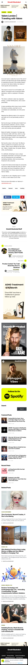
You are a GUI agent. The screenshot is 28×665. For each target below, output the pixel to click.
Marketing (7, 585)
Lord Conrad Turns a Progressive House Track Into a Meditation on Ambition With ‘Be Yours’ (17, 457)
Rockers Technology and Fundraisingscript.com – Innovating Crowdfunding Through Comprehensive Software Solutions (13, 590)
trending (22, 188)
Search (3, 405)
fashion (4, 188)
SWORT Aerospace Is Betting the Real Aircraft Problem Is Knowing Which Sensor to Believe (17, 429)
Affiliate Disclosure (10, 657)
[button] (2, 2)
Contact (4, 655)
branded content (15, 232)
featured (10, 188)
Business (4, 12)
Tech (6, 546)
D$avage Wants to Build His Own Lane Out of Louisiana (17, 447)
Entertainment (16, 269)
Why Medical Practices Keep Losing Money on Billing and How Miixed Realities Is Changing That (13, 551)
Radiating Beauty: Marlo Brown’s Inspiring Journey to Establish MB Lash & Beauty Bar (12, 629)
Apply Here (20, 663)
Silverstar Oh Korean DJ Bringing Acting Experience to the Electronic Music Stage (17, 439)
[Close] (26, 660)
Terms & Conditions (20, 655)
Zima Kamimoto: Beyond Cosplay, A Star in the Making (13, 515)
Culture (9, 12)
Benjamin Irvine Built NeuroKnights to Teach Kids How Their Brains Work (17, 479)
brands (24, 106)
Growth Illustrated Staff (14, 229)
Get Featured (19, 657)
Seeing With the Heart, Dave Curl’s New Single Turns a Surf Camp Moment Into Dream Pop (16, 420)
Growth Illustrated (14, 2)
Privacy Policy (10, 655)
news (16, 188)
